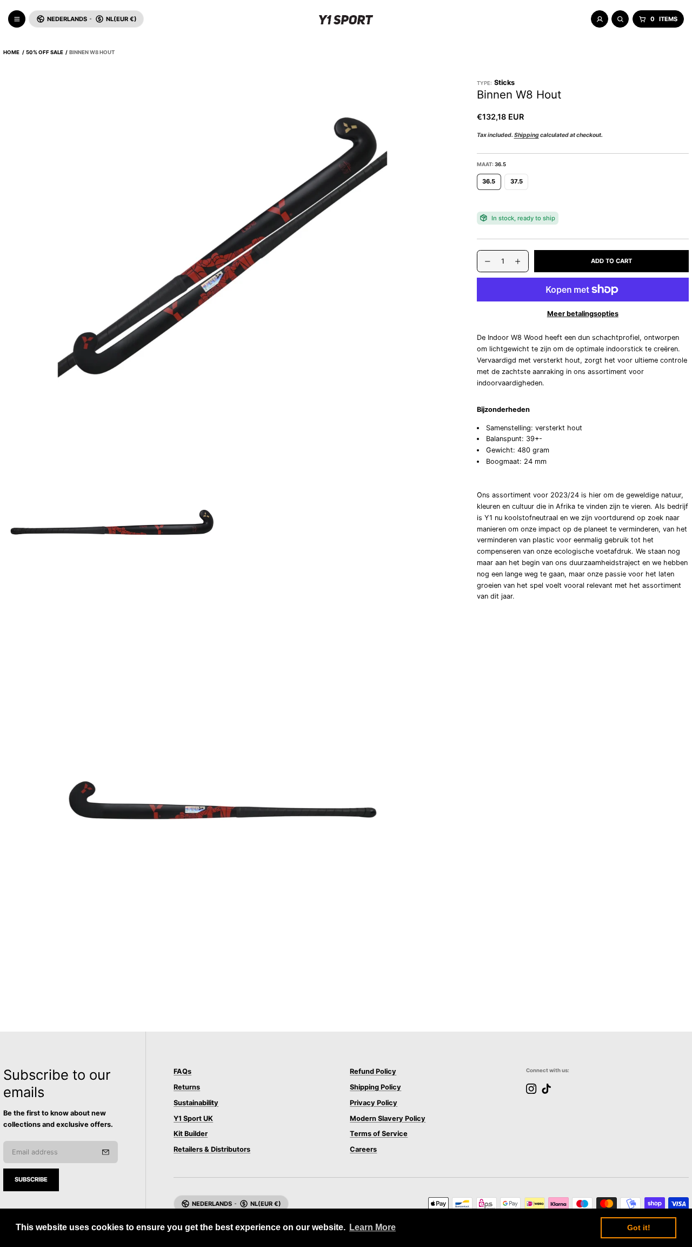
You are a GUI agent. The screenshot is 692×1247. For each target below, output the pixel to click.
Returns (187, 1087)
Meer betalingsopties (582, 313)
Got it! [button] (638, 1227)
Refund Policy (373, 1071)
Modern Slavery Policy (387, 1118)
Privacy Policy (373, 1103)
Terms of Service (379, 1134)
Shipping (526, 135)
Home (11, 52)
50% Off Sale (44, 52)
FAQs (182, 1071)
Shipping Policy (375, 1087)
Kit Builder (191, 1134)
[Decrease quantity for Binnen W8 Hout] (483, 261)
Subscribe (31, 1179)
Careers (363, 1149)
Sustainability (196, 1103)
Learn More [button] (372, 1227)
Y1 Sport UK (193, 1118)
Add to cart (611, 261)
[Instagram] (531, 1089)
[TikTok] (546, 1089)
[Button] (222, 244)
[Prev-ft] (106, 1152)
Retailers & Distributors (212, 1149)
